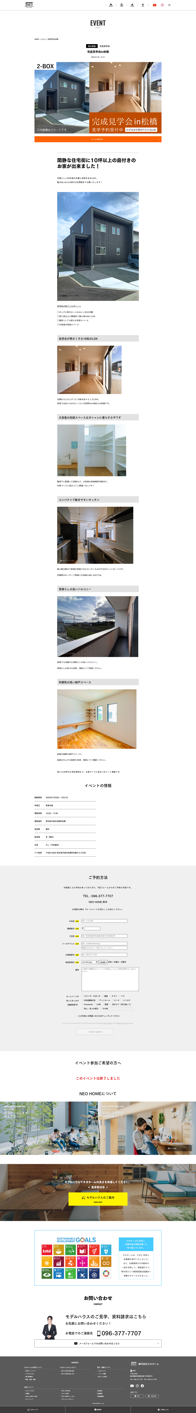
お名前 (73, 921)
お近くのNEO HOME (31, 1396)
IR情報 (27, 1393)
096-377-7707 (102, 895)
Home (36, 39)
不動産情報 (100, 1396)
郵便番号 (72, 928)
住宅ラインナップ (31, 1371)
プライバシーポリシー (67, 1399)
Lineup (121, 6)
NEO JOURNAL (66, 1390)
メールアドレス (70, 943)
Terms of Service (122, 1023)
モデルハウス (34, 1409)
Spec (143, 6)
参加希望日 (71, 962)
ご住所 (73, 936)
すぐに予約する (97, 139)
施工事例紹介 (29, 1376)
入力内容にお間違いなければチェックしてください (99, 1015)
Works (132, 6)
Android (153, 1396)
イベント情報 (102, 1373)
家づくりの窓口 (102, 1376)
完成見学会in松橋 (53, 39)
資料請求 (99, 1409)
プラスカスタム (30, 1373)
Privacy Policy (107, 1023)
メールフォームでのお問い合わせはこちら (99, 1343)
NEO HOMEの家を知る (67, 1371)
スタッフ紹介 (65, 1393)
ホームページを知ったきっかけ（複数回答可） (72, 1000)
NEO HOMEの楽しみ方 (67, 1373)
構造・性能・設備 (31, 1379)
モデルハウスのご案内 (100, 1197)
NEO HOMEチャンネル (68, 1396)
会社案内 (99, 1390)
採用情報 (99, 1393)
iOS (138, 1396)
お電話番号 (71, 954)
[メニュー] (169, 5)
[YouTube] (154, 5)
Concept (111, 6)
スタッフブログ (30, 1390)
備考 (77, 969)
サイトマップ (29, 1399)
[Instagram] (162, 5)
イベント (43, 39)
